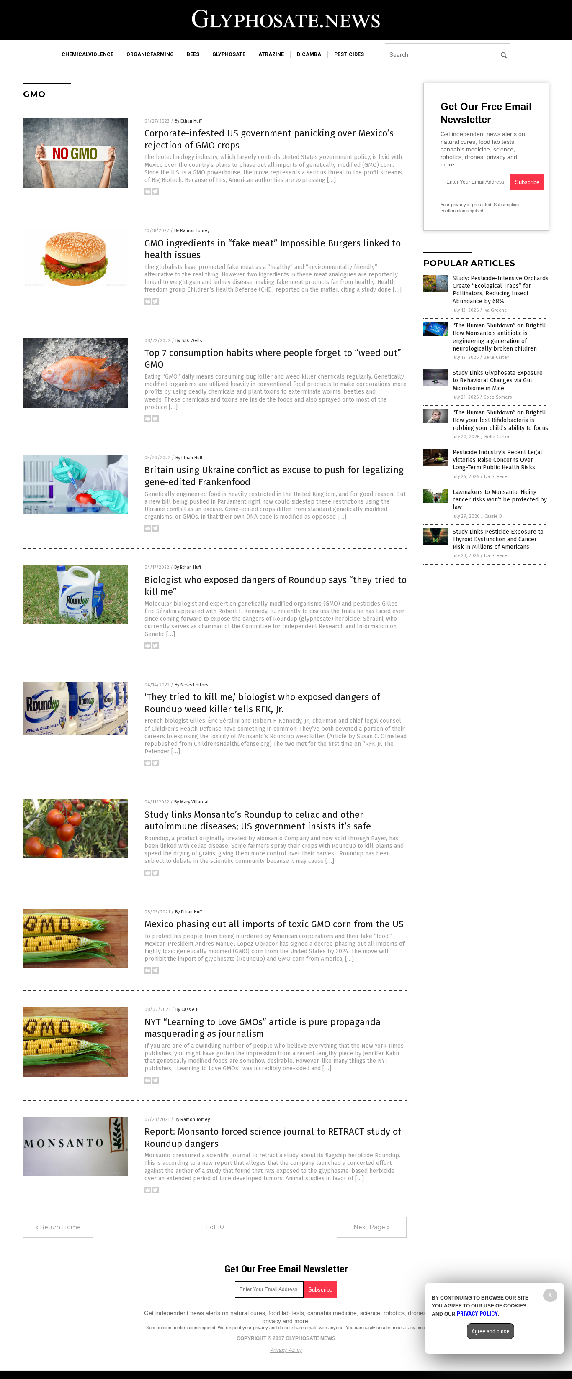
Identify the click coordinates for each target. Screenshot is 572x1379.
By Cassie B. (187, 1009)
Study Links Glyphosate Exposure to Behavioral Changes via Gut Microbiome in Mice (498, 380)
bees (193, 54)
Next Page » (371, 1227)
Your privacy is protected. (466, 204)
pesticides (349, 54)
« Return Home (58, 1227)
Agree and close (491, 1331)
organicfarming (150, 54)
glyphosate (228, 54)
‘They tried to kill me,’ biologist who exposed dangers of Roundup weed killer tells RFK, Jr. (262, 703)
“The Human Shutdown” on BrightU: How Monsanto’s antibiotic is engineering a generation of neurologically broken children (500, 337)
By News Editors (191, 685)
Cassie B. (493, 516)
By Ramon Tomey (191, 230)
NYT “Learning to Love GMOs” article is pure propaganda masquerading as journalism (262, 1028)
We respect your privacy (243, 1327)
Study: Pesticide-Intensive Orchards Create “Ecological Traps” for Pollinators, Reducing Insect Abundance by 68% (501, 290)
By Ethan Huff (188, 121)
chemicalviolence (87, 54)
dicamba (309, 54)
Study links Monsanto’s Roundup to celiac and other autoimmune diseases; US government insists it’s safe (257, 820)
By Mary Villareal (191, 802)
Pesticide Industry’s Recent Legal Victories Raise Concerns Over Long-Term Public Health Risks (497, 460)
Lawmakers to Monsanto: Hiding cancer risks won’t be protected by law (500, 500)
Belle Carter (496, 357)
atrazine (271, 54)
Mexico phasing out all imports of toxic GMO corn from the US (274, 924)
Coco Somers (498, 397)
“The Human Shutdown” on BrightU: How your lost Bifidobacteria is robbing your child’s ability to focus (500, 420)
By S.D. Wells (188, 340)
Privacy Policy (286, 1350)
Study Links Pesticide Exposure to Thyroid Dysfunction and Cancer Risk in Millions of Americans (498, 539)
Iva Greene (495, 310)
